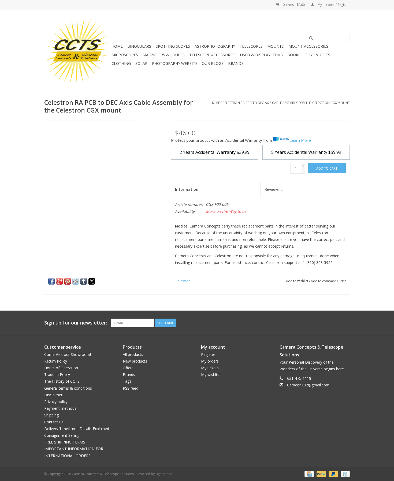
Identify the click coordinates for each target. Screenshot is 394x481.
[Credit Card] (308, 473)
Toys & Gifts (317, 54)
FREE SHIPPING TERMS (64, 442)
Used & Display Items (261, 54)
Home (117, 46)
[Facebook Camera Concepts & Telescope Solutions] (326, 323)
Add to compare (324, 281)
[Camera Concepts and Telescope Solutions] (77, 51)
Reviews (274, 189)
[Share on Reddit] (75, 281)
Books (293, 54)
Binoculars (139, 46)
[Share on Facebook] (51, 281)
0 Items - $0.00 (294, 4)
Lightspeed (163, 474)
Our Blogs (213, 63)
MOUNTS (275, 46)
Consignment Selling (61, 435)
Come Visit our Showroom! (67, 354)
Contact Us (54, 421)
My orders (210, 361)
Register (208, 354)
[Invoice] (344, 473)
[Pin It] (67, 281)
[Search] (311, 38)
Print (342, 281)
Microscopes (124, 54)
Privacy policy (56, 401)
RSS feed (130, 388)
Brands (236, 63)
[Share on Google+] (59, 281)
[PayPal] (321, 473)
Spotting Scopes (173, 46)
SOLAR (141, 63)
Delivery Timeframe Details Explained (76, 428)
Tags (127, 381)
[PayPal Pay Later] (333, 473)
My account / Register (333, 4)
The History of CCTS (62, 381)
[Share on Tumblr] (83, 281)
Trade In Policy (57, 374)
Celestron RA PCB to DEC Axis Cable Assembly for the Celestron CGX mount (286, 102)
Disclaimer (53, 394)
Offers (128, 367)
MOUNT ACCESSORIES (308, 46)
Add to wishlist (297, 281)
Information (186, 189)
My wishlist (210, 374)
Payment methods (60, 408)
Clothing (121, 63)
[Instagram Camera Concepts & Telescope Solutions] (345, 323)
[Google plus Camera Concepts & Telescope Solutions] (336, 323)
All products (133, 354)
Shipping (51, 414)
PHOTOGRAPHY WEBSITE (174, 63)
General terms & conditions (68, 388)
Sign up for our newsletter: (75, 323)
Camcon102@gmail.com (308, 384)
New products (135, 361)
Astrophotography (215, 46)
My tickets (210, 367)
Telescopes (251, 46)
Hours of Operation (61, 367)
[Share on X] (91, 281)
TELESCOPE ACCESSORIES (212, 54)
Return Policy (55, 361)
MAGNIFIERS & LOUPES (164, 54)
